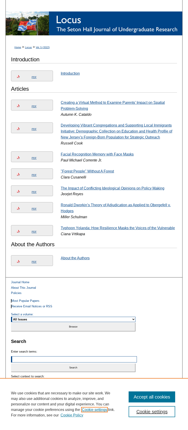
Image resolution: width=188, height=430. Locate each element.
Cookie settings (94, 410)
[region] (94, 404)
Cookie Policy (72, 415)
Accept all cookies (152, 396)
